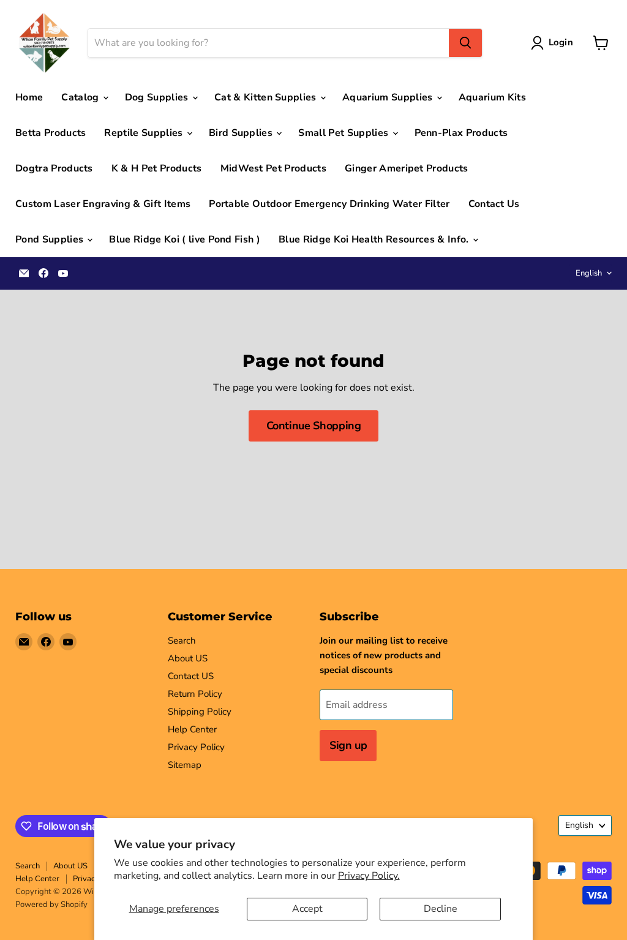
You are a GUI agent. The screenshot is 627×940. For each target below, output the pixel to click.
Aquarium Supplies (388, 97)
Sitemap (184, 765)
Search (182, 640)
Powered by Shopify (51, 904)
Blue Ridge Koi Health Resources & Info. (375, 239)
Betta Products (50, 133)
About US (188, 658)
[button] (554, 43)
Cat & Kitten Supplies (266, 97)
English (589, 273)
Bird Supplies (242, 133)
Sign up (348, 745)
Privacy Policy (196, 747)
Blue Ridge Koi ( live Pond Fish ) (184, 239)
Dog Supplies (158, 97)
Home (29, 97)
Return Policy (195, 694)
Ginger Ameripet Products (406, 168)
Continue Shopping (313, 425)
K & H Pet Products (156, 168)
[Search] (465, 43)
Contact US (191, 676)
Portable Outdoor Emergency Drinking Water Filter (329, 204)
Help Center (192, 729)
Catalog (81, 97)
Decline (440, 909)
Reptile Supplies (144, 133)
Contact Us (494, 204)
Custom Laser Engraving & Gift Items (102, 204)
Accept (307, 909)
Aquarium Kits (492, 97)
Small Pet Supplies (344, 133)
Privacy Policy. (369, 875)
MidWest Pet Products (273, 168)
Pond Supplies (50, 239)
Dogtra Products (54, 168)
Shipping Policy (199, 711)
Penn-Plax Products (461, 133)
